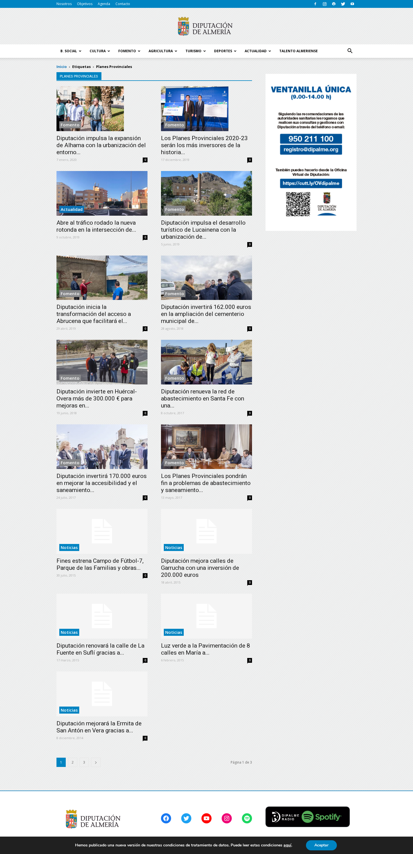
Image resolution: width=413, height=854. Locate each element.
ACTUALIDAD (256, 51)
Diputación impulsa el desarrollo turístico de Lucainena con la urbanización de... (203, 229)
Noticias (69, 547)
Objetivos (84, 3)
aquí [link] (287, 845)
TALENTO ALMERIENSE (298, 51)
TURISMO (193, 51)
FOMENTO (127, 51)
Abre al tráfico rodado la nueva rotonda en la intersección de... (96, 226)
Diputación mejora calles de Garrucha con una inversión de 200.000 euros (200, 567)
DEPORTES (223, 51)
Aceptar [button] (321, 845)
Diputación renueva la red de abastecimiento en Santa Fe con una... (202, 398)
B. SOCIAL (68, 51)
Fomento (70, 124)
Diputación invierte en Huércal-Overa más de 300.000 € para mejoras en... (96, 398)
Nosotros (64, 3)
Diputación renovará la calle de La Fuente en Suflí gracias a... (100, 649)
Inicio (61, 66)
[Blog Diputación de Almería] (206, 26)
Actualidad (72, 209)
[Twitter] (343, 4)
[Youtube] (352, 4)
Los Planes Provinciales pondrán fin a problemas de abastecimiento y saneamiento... (206, 483)
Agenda (104, 3)
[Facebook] (315, 4)
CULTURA (98, 51)
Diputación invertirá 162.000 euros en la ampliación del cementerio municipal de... (206, 314)
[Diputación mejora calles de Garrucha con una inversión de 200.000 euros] (206, 531)
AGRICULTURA (161, 51)
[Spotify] (334, 4)
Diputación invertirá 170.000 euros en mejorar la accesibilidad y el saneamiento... (101, 483)
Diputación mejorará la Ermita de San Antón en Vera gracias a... (99, 727)
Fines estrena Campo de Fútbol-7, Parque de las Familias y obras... (100, 564)
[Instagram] (324, 4)
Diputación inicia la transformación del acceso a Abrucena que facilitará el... (93, 314)
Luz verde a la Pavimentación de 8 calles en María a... (205, 649)
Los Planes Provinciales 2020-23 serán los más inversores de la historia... (204, 145)
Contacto (122, 3)
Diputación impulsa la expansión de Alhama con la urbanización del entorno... (101, 145)
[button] (350, 51)
